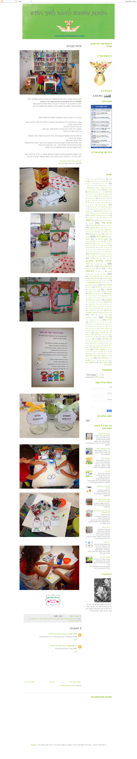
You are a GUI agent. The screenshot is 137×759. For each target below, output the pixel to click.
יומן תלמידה (89, 256)
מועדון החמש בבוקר (94, 289)
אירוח (95, 181)
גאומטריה (92, 200)
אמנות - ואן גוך (91, 183)
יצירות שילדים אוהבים (49, 618)
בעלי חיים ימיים (104, 198)
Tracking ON (106, 147)
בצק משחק (91, 198)
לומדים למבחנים (105, 280)
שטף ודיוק (97, 351)
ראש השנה (95, 347)
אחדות (98, 179)
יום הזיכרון (98, 245)
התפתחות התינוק (94, 225)
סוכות (96, 308)
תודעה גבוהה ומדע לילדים (96, 356)
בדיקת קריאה (94, 194)
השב (75, 639)
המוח (97, 217)
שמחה (87, 353)
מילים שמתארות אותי (103, 448)
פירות (95, 328)
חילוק (110, 237)
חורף (91, 234)
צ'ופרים (100, 336)
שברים (87, 349)
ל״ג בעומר (101, 271)
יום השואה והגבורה (106, 249)
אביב (110, 179)
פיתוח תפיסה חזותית (93, 330)
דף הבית (52, 682)
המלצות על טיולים (107, 220)
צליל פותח (107, 542)
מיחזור (90, 293)
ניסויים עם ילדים (95, 306)
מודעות (90, 287)
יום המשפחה (102, 247)
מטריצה (96, 293)
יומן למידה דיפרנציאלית (105, 254)
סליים (95, 310)
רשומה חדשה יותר (75, 682)
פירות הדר (89, 328)
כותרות (95, 264)
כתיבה (110, 271)
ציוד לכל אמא (91, 336)
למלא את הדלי (100, 126)
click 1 (94, 360)
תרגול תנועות (102, 360)
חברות (58, 618)
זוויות (102, 227)
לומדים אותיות (107, 278)
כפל (100, 268)
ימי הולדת (94, 258)
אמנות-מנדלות (98, 190)
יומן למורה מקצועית (93, 251)
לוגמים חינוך (103, 274)
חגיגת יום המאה (92, 231)
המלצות (90, 217)
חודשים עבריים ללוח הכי (102, 118)
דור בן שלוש (101, 211)
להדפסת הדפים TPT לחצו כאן (70, 161)
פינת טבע (93, 324)
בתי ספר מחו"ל (101, 200)
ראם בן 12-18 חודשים (98, 343)
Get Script (95, 147)
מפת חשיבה (91, 295)
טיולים (88, 243)
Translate (101, 377)
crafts (88, 360)
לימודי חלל (107, 283)
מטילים (102, 293)
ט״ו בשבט (95, 243)
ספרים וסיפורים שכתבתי (105, 312)
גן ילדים (89, 202)
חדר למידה (108, 234)
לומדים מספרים (95, 280)
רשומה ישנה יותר (29, 682)
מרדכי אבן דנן (72, 634)
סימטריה (101, 310)
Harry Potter (103, 362)
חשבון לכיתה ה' (104, 243)
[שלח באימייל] (62, 616)
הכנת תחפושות (107, 217)
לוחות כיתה (104, 137)
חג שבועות (102, 229)
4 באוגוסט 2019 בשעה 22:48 (58, 634)
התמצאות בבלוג (107, 225)
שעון (108, 356)
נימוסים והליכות (107, 306)
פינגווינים (100, 324)
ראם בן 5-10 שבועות (95, 345)
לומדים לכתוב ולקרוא (92, 278)
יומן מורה (92, 254)
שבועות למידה (99, 349)
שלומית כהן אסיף (96, 353)
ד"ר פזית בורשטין (103, 205)
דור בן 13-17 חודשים (95, 207)
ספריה (89, 310)
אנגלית (110, 192)
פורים (91, 322)
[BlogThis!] (60, 616)
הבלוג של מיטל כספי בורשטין (99, 132)
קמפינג (105, 341)
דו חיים (93, 205)
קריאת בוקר (91, 341)
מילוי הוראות (108, 295)
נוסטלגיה (104, 304)
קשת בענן (109, 343)
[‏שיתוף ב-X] (58, 616)
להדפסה (78, 621)
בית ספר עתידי (90, 196)
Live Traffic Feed (101, 106)
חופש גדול (99, 234)
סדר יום (107, 471)
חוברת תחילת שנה (101, 110)
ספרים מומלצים (91, 312)
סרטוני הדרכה (103, 315)
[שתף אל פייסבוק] (56, 616)
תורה (110, 358)
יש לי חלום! (103, 264)
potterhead (92, 362)
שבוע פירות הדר (105, 557)
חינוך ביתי (101, 236)
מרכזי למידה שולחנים (93, 298)
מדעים (98, 287)
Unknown (71, 646)
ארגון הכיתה (73, 618)
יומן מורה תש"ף (107, 256)
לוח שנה (102, 276)
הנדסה (97, 220)
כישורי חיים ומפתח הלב (35, 618)
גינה (96, 202)
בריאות (110, 200)
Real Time (101, 147)
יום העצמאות (92, 247)
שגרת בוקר (106, 351)
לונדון (87, 280)
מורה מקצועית (92, 291)
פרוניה (107, 336)
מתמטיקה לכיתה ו (99, 302)
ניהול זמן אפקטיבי (93, 304)
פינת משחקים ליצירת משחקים (96, 326)
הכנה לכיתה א (94, 215)
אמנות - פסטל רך (99, 188)
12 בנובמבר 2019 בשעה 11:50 (63, 646)
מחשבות (109, 293)
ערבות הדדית (100, 322)
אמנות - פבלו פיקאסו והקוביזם (103, 185)
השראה (91, 223)
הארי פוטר (89, 213)
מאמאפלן (90, 285)
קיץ (96, 339)
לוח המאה (93, 274)
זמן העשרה (94, 227)
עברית (108, 317)
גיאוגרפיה (102, 202)
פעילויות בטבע (100, 332)
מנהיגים (99, 295)
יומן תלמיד (97, 256)
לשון (97, 285)
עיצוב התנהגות (98, 320)
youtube (109, 364)
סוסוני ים (90, 308)
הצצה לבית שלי (65, 618)
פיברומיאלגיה (108, 324)
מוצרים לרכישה (106, 291)
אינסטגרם (102, 181)
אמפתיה (90, 190)
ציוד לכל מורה (106, 339)
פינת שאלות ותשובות (106, 328)
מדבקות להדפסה (107, 287)
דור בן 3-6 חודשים (95, 209)
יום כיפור (102, 251)
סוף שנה (109, 310)
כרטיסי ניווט (91, 268)
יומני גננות (106, 258)
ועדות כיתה (109, 227)
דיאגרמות (107, 213)
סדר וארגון (103, 308)
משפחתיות (98, 300)
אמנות (88, 181)
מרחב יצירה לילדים (107, 298)
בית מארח (100, 196)
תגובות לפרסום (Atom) (68, 685)
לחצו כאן (61, 163)
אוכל (104, 179)
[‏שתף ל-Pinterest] (55, 616)
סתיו (92, 315)
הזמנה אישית (105, 215)
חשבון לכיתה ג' (99, 241)
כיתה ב (109, 268)
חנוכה (87, 237)
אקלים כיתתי (101, 192)
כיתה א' (92, 266)
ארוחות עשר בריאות (106, 194)
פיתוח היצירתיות (105, 330)
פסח (110, 332)
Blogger (33, 745)
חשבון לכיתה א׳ (101, 239)
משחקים (108, 300)
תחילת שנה (72, 621)
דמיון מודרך (98, 213)
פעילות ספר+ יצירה (92, 334)
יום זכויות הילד (94, 249)
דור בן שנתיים (90, 211)
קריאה (99, 341)
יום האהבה (106, 245)
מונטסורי (108, 289)
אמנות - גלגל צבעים (103, 183)
